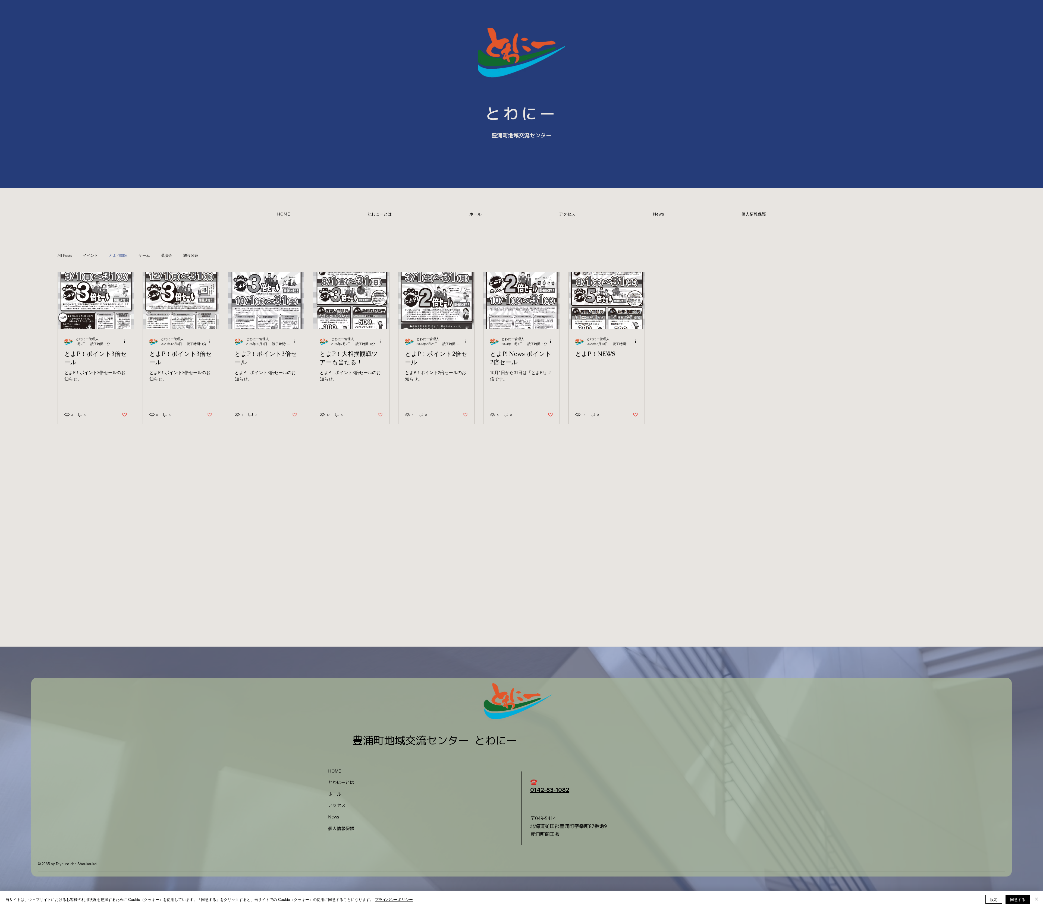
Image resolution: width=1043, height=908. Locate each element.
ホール (334, 794)
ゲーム (144, 255)
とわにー (521, 113)
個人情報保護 (341, 828)
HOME (334, 771)
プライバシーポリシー (394, 899)
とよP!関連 (118, 255)
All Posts (65, 255)
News (333, 817)
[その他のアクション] (126, 341)
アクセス (336, 805)
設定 (994, 899)
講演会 (166, 255)
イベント (90, 255)
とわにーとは (341, 782)
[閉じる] (1036, 899)
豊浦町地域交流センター (521, 135)
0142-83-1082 (549, 789)
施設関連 (190, 255)
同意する (1017, 899)
